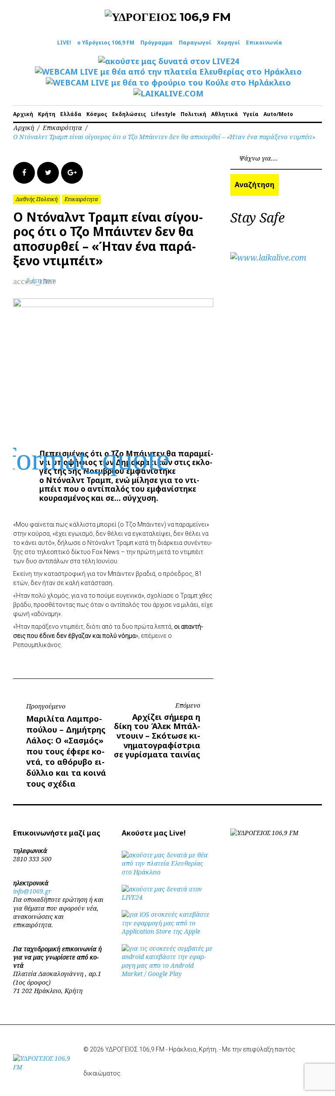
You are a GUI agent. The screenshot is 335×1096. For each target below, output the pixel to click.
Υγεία (251, 114)
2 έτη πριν (40, 280)
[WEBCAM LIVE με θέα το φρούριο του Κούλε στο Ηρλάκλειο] (168, 82)
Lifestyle (163, 114)
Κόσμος (96, 114)
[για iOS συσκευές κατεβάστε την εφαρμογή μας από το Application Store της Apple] (167, 931)
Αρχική (23, 114)
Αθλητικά (224, 114)
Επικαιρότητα (62, 127)
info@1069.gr (32, 891)
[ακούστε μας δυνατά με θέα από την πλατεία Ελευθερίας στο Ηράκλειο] (167, 872)
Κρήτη (46, 114)
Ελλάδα (71, 114)
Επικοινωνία (264, 42)
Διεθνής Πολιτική (37, 199)
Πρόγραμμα (156, 42)
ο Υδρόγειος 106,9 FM (105, 42)
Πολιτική (193, 114)
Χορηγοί (228, 42)
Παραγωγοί (195, 42)
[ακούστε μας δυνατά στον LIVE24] (168, 61)
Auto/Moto (278, 114)
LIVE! (64, 42)
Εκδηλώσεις (129, 114)
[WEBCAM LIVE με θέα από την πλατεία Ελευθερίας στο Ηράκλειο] (168, 71)
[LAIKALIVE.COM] (168, 93)
